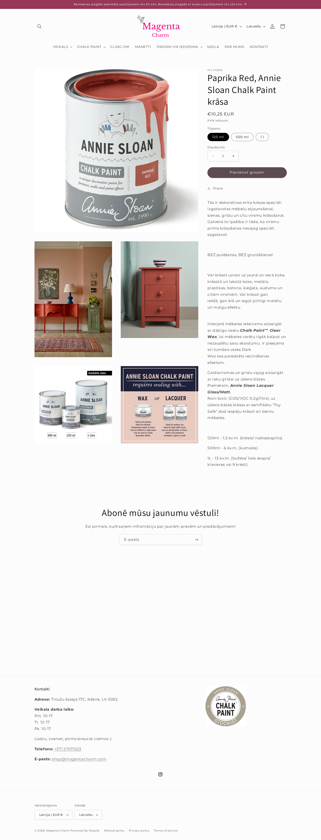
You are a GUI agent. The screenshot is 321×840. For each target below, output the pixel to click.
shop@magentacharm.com (79, 759)
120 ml (218, 137)
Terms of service (166, 830)
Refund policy (114, 830)
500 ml (242, 137)
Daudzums (216, 147)
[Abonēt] (197, 539)
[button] (40, 26)
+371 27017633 (67, 749)
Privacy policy (139, 830)
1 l (262, 137)
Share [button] (218, 188)
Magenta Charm (58, 830)
